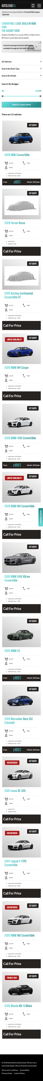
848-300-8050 (33, 5)
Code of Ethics (19, 1073)
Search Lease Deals (21, 105)
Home (4, 12)
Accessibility (24, 1070)
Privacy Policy (7, 1073)
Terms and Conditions (10, 1070)
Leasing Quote (41, 517)
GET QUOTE (33, 125)
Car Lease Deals (16, 12)
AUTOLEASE (9, 6)
